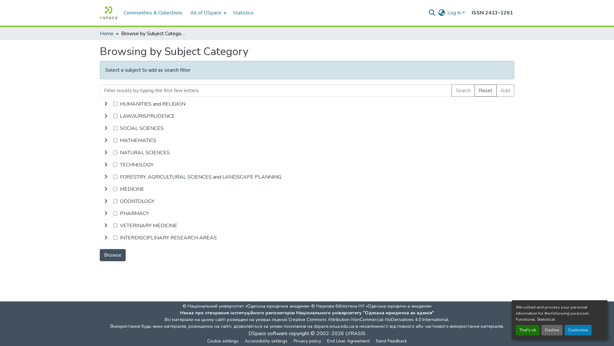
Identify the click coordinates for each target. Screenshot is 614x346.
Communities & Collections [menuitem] (153, 12)
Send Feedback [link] (391, 341)
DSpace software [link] (267, 333)
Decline (552, 330)
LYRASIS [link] (355, 333)
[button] (108, 12)
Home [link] (107, 33)
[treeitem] (307, 116)
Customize (578, 330)
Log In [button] (454, 12)
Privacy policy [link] (307, 341)
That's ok (527, 330)
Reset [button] (485, 90)
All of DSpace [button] (205, 12)
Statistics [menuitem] (243, 12)
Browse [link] (113, 255)
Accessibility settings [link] (266, 341)
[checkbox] (115, 104)
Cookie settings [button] (223, 341)
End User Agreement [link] (348, 341)
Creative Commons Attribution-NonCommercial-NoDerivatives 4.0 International (368, 320)
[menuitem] (207, 13)
